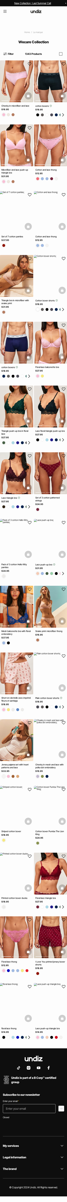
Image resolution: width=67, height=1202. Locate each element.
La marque (38, 32)
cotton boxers (42, 106)
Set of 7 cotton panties (12, 236)
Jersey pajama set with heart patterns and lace (15, 766)
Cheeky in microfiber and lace (15, 105)
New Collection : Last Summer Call (32, 3)
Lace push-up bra (44, 564)
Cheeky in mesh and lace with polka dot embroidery (49, 766)
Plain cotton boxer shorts (47, 698)
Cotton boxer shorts (45, 300)
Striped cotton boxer (11, 831)
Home (27, 32)
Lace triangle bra (9, 497)
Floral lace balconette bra (47, 367)
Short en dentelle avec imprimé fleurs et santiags (16, 699)
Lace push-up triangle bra (47, 1028)
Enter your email (11, 1101)
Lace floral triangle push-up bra (50, 431)
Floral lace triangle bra (45, 897)
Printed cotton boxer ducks (14, 897)
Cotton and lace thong (46, 169)
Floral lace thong (9, 961)
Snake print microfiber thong (48, 631)
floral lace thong (8, 1028)
